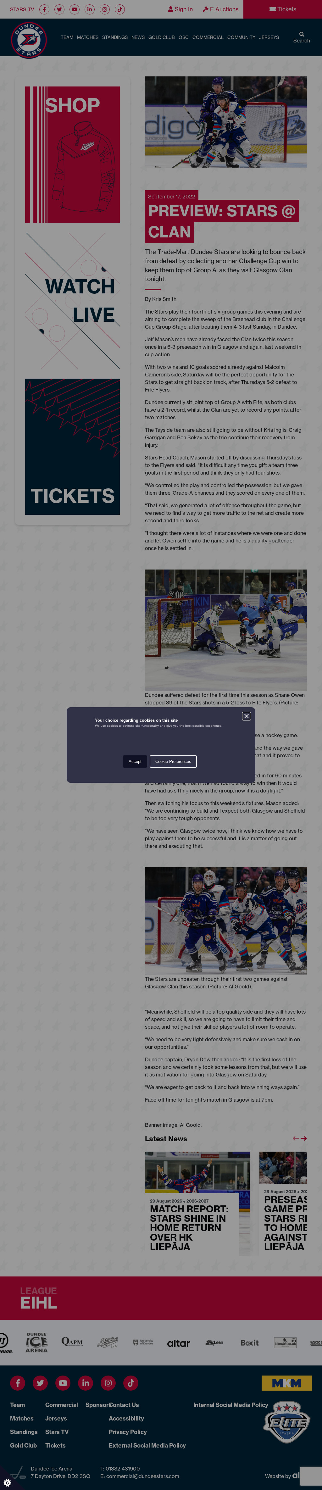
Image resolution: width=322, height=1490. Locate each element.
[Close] (246, 716)
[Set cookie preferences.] (12, 1477)
